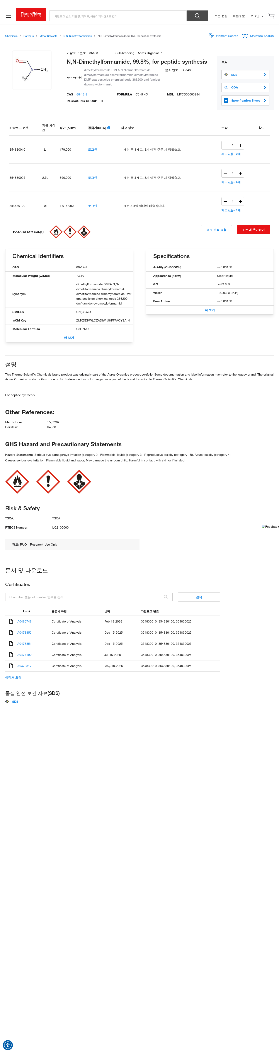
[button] (8, 1045)
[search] (118, 15)
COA (234, 87)
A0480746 (24, 621)
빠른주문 (239, 16)
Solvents (29, 35)
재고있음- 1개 (231, 210)
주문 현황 (221, 16)
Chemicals (11, 35)
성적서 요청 (13, 677)
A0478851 (24, 643)
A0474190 (24, 655)
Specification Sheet (245, 100)
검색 (199, 597)
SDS (234, 75)
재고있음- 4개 (231, 182)
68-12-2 (82, 94)
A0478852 (24, 632)
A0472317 (24, 666)
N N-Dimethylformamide (77, 35)
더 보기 (69, 337)
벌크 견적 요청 (216, 229)
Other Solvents (48, 35)
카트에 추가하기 (254, 229)
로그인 (92, 149)
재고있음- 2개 (231, 154)
